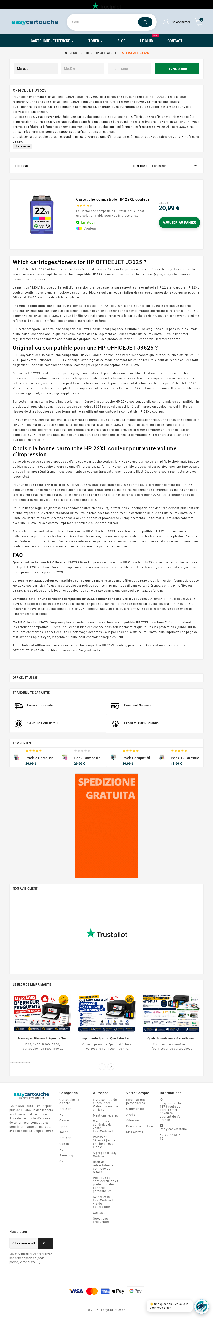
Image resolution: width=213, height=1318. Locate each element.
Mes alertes (134, 1132)
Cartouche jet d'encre (69, 1101)
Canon (64, 1120)
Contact (99, 1212)
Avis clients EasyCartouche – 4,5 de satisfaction (105, 1202)
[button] (11, 1062)
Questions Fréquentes (101, 1220)
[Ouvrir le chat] (201, 1306)
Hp (61, 1114)
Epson (64, 1126)
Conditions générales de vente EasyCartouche (104, 1126)
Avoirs (131, 1114)
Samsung (66, 1155)
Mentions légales (105, 1115)
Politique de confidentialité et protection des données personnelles (105, 1184)
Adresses (133, 1120)
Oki (61, 1161)
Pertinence (175, 165)
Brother (65, 1108)
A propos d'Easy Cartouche (105, 1154)
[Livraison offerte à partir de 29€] (106, 825)
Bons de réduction (139, 1126)
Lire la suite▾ (22, 146)
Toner (63, 1132)
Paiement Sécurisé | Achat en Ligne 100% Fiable (105, 1142)
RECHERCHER (177, 68)
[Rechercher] (145, 22)
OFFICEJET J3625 (25, 678)
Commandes (135, 1108)
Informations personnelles (136, 1101)
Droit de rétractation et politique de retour (104, 1167)
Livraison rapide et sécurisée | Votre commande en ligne (105, 1104)
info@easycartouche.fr (177, 1129)
